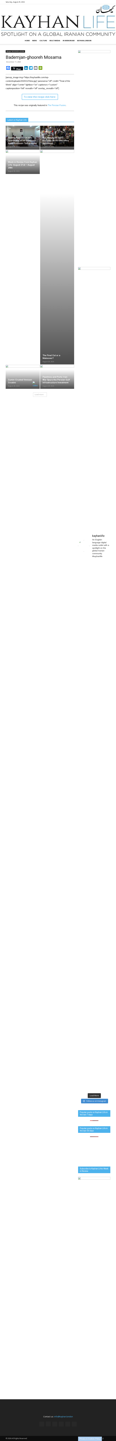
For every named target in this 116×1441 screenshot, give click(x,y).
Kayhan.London (84, 40)
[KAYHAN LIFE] (58, 20)
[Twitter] (103, 2)
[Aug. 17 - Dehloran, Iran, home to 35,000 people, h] (86, 604)
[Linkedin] (94, 2)
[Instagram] (89, 2)
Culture (43, 40)
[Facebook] (85, 2)
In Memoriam (69, 40)
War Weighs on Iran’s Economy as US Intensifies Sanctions (56, 140)
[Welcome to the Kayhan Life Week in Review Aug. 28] (102, 1046)
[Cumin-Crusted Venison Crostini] (23, 375)
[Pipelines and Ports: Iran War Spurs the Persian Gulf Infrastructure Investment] (57, 375)
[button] (107, 40)
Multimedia (55, 40)
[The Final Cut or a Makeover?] (57, 255)
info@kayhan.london (63, 1416)
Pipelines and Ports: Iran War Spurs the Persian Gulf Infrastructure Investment (56, 380)
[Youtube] (108, 2)
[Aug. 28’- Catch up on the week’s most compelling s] (86, 1028)
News (34, 40)
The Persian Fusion (57, 105)
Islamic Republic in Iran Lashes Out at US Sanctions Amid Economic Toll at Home (22, 140)
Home (27, 40)
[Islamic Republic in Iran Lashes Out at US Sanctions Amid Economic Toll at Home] (23, 136)
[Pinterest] (99, 2)
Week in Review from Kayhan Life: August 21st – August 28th (22, 165)
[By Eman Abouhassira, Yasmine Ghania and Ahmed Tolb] (86, 893)
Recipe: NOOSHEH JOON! (15, 51)
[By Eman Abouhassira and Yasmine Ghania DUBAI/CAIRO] (102, 824)
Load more (39, 394)
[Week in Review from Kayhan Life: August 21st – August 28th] (23, 160)
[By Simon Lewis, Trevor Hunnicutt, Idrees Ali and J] (102, 672)
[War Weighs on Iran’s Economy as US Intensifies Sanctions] (57, 136)
